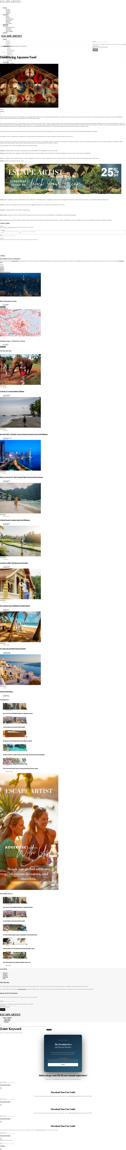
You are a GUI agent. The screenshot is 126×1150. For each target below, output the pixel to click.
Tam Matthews (7, 566)
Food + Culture (9, 30)
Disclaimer (6, 1021)
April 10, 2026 (5, 524)
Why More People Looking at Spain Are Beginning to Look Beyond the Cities (20, 934)
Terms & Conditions (7, 1017)
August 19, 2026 (9, 771)
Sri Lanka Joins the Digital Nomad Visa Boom (13, 648)
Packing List (8, 28)
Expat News (8, 10)
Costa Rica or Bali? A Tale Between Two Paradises (14, 563)
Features (5, 7)
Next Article (4, 308)
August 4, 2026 (9, 937)
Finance (7, 16)
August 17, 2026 (9, 730)
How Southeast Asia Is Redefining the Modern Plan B (15, 606)
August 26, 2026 (9, 743)
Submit (95, 49)
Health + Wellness (9, 31)
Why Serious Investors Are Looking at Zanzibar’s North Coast (16, 962)
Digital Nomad (9, 20)
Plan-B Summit (9, 23)
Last (19, 232)
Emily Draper (7, 480)
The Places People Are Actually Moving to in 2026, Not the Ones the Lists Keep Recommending (24, 754)
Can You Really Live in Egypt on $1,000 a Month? (14, 727)
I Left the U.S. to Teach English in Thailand (12, 391)
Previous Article (5, 272)
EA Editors (6, 61)
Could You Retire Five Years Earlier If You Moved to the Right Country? (19, 948)
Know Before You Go (10, 27)
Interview (8, 9)
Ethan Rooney (7, 652)
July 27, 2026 (8, 965)
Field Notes (8, 11)
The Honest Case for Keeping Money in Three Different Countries (17, 741)
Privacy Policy (7, 1019)
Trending (7, 13)
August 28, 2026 (9, 757)
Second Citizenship (10, 18)
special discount (22, 989)
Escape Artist (11, 35)
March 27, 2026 (6, 567)
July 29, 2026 (8, 951)
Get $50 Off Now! (5, 1085)
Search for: (2, 1025)
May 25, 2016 (5, 62)
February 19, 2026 (6, 653)
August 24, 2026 (9, 716)
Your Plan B (5, 14)
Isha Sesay (6, 609)
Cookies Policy (7, 1020)
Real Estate (8, 17)
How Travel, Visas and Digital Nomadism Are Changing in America (18, 713)
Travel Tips (5, 25)
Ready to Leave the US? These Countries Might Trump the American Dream (21, 477)
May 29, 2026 (5, 438)
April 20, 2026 (5, 481)
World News (15, 261)
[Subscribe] (63, 193)
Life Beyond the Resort (6, 691)
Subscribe (5, 32)
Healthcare (8, 21)
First (2, 232)
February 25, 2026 (6, 610)
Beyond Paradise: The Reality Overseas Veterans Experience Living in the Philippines (24, 434)
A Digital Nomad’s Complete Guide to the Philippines (15, 520)
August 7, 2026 (6, 395)
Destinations (5, 24)
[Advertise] (29, 889)
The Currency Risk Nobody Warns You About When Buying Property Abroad (20, 768)
